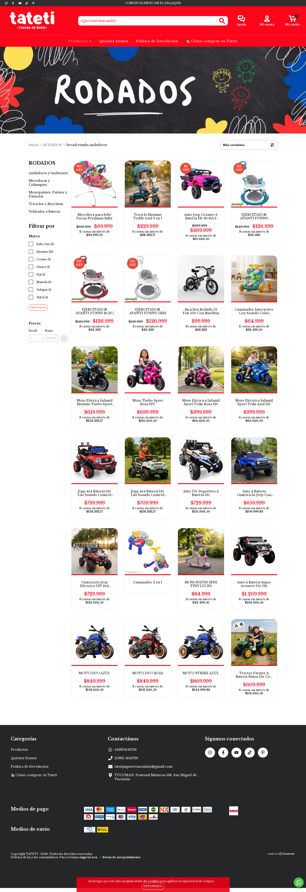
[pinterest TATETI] (33, 3)
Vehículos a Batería (44, 212)
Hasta (49, 330)
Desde (33, 330)
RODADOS (52, 145)
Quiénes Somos (113, 41)
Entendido (153, 886)
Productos (79, 41)
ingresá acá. (89, 857)
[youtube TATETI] (20, 3)
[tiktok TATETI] (27, 3)
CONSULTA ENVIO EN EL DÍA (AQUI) (153, 3)
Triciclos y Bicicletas (46, 204)
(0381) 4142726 (126, 758)
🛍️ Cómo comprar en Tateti (211, 41)
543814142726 (125, 750)
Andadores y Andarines (48, 173)
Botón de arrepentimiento (121, 857)
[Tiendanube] (281, 854)
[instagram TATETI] (6, 3)
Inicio (34, 145)
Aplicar (64, 338)
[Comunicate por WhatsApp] (299, 882)
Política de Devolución (157, 41)
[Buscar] (222, 21)
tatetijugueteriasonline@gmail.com (143, 767)
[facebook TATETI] (13, 3)
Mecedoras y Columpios (39, 183)
